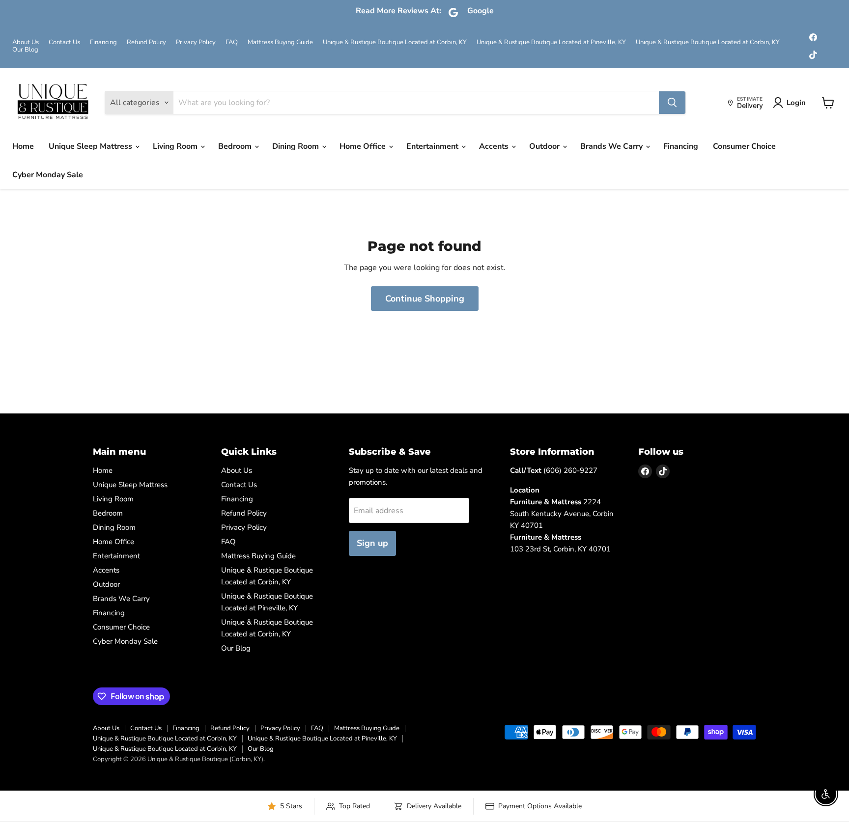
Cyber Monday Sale (47, 174)
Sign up (372, 543)
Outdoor (545, 146)
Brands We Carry (612, 146)
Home (23, 146)
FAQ (232, 42)
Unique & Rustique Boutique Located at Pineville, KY (551, 42)
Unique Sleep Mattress (91, 146)
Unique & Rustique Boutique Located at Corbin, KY (395, 42)
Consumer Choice (744, 146)
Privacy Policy (196, 42)
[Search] (672, 102)
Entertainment (433, 146)
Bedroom (236, 146)
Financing (103, 42)
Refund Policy (146, 42)
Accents (494, 146)
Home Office (364, 146)
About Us (25, 42)
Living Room (176, 146)
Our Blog (25, 50)
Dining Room (296, 146)
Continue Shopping (424, 298)
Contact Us (64, 42)
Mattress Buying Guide (280, 42)
